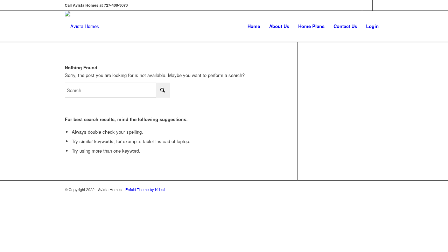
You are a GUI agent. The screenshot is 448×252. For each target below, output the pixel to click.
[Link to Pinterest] (378, 5)
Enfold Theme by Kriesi (144, 189)
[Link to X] (367, 5)
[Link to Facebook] (357, 5)
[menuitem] (254, 26)
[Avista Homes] (82, 26)
